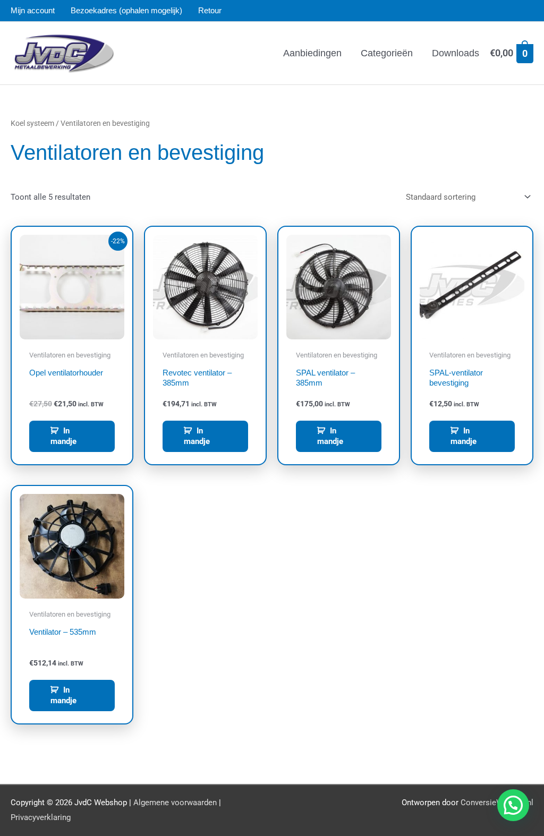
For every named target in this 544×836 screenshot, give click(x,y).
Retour (210, 10)
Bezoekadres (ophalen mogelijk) (126, 10)
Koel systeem (32, 123)
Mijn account (33, 10)
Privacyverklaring (41, 817)
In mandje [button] (63, 436)
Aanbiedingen (312, 53)
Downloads (455, 53)
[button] (513, 805)
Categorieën (387, 53)
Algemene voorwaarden (175, 802)
